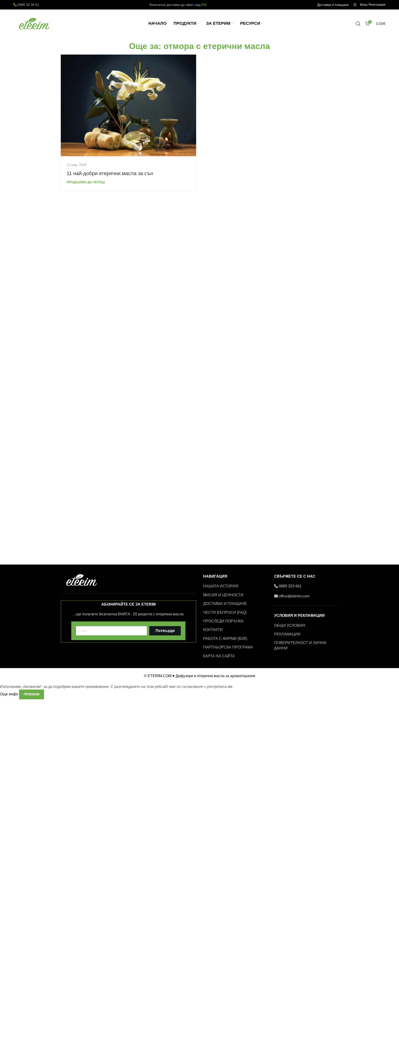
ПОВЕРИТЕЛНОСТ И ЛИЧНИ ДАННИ (300, 645)
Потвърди (165, 631)
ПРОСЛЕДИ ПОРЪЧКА (223, 621)
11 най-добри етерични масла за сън (110, 173)
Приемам (31, 694)
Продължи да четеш (86, 182)
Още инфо (9, 694)
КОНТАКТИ (213, 630)
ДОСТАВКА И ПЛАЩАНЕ (225, 604)
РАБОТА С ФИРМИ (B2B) (225, 639)
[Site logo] (34, 23)
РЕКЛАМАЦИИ (287, 634)
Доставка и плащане (333, 5)
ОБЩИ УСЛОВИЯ (289, 626)
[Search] (358, 23)
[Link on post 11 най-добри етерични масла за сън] (128, 105)
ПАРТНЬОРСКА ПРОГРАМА (228, 647)
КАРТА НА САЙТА (219, 656)
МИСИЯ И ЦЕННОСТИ (223, 595)
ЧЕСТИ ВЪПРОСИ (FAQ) (225, 612)
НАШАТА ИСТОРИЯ (220, 586)
